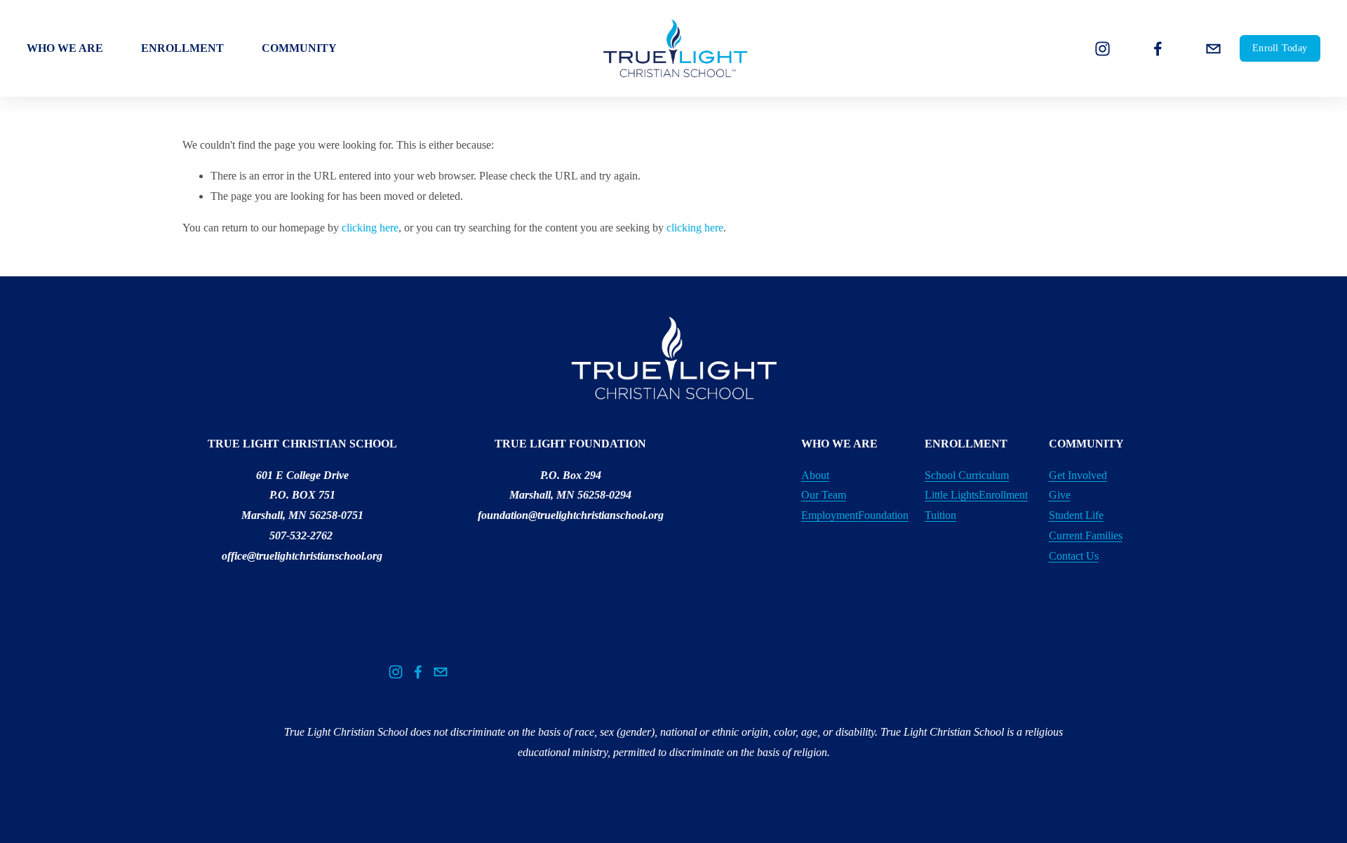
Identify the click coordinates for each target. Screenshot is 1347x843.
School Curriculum (967, 475)
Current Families (1085, 535)
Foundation (883, 515)
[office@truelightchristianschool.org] (1213, 49)
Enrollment (1003, 495)
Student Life (1076, 515)
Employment (829, 515)
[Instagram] (1102, 49)
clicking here (370, 228)
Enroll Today (1279, 48)
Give (1060, 495)
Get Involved (1078, 475)
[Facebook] (1158, 49)
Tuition (940, 515)
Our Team (823, 495)
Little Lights (952, 495)
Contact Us (1074, 556)
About (815, 475)
